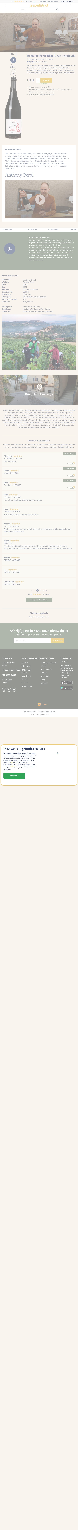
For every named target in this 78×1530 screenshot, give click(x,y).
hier (12, 762)
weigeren (12, 766)
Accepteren (14, 776)
